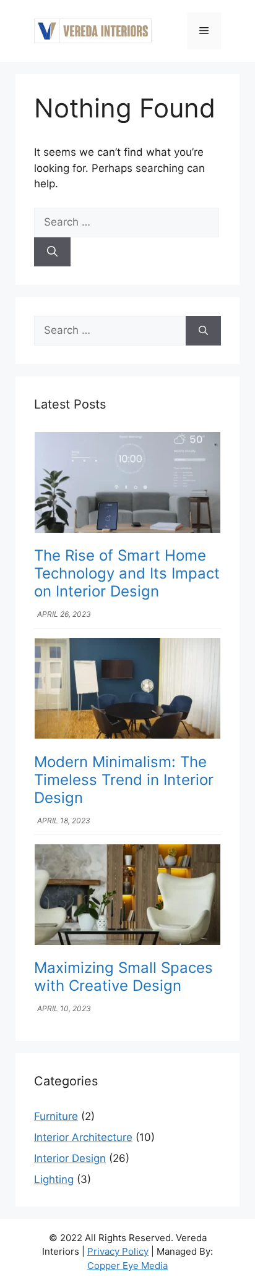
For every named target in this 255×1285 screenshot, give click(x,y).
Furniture (56, 1116)
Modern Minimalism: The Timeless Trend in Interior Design (124, 780)
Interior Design (70, 1158)
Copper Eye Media (127, 1265)
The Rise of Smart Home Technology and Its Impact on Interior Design (127, 573)
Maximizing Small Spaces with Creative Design (123, 976)
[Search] (52, 252)
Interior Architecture (83, 1137)
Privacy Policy (118, 1251)
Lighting (54, 1179)
